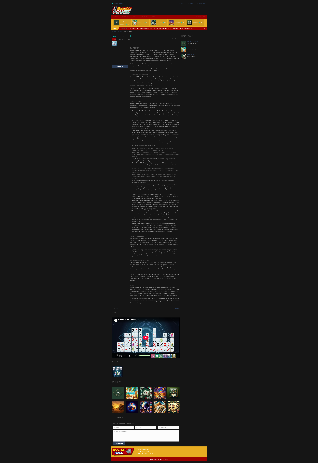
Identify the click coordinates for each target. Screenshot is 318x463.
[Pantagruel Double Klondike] (183, 43)
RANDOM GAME (200, 17)
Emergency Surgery (126, 28)
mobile (117, 308)
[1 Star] (166, 38)
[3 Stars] (169, 38)
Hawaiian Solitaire (143, 21)
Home (114, 31)
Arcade (134, 17)
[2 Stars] (167, 38)
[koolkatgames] (122, 10)
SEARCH (191, 3)
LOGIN (182, 3)
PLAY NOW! (120, 66)
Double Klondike (197, 21)
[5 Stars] (171, 38)
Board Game (143, 17)
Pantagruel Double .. (193, 41)
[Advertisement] (176, 10)
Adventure (124, 17)
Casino (153, 17)
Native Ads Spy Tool (143, 449)
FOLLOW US (202, 3)
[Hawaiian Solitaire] (183, 49)
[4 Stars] (170, 38)
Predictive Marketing (143, 451)
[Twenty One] (183, 56)
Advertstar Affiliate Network (145, 453)
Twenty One (160, 21)
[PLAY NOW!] (116, 22)
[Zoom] (117, 371)
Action (115, 17)
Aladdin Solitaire (179, 21)
